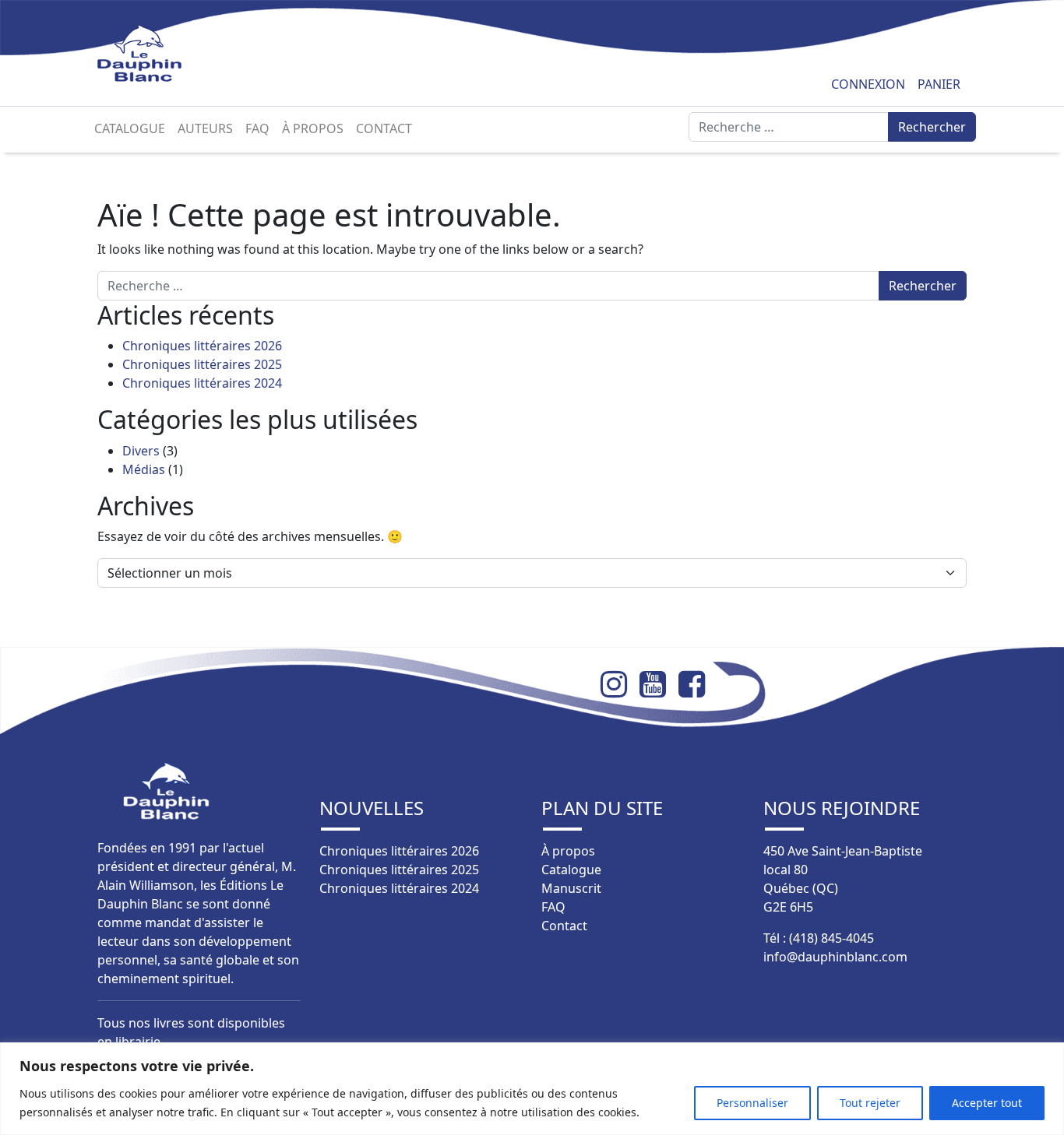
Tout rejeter (870, 1102)
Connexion (868, 84)
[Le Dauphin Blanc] (157, 53)
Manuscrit (571, 888)
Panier (939, 84)
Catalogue (129, 128)
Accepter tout (987, 1102)
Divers (141, 450)
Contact (384, 128)
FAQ (257, 128)
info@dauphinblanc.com (835, 956)
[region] (532, 1088)
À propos (313, 128)
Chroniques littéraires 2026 (202, 345)
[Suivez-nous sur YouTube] (658, 684)
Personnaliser (752, 1102)
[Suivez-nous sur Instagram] (620, 684)
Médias (143, 469)
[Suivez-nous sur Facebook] (697, 684)
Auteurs (205, 128)
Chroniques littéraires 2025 (202, 364)
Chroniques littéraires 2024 (202, 383)
